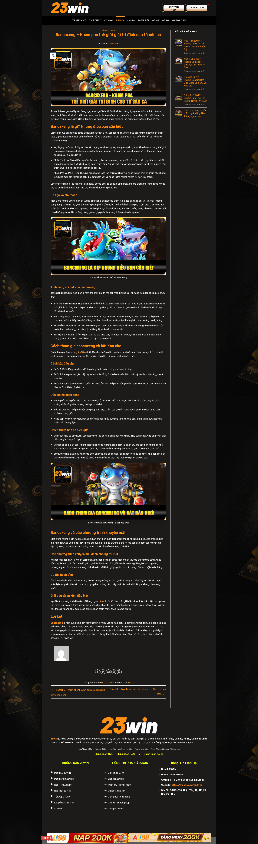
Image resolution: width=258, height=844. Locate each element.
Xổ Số (165, 20)
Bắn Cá (120, 20)
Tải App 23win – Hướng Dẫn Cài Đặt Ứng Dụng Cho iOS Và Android (195, 81)
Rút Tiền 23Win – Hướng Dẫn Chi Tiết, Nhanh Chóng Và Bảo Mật (195, 45)
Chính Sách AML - (105, 754)
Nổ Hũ (155, 20)
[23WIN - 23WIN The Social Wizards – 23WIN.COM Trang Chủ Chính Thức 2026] (70, 8)
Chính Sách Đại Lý (153, 754)
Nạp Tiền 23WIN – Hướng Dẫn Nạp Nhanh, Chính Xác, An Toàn (194, 63)
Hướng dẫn (179, 20)
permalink (131, 682)
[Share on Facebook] (97, 671)
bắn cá (102, 601)
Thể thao (95, 20)
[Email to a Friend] (108, 671)
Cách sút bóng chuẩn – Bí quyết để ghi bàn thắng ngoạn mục (195, 113)
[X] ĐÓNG (46, 838)
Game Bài (143, 20)
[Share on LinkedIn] (119, 671)
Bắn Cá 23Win (108, 30)
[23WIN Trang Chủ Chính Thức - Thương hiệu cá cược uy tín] (129, 725)
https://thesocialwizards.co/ (187, 785)
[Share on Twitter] (102, 671)
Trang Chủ (79, 20)
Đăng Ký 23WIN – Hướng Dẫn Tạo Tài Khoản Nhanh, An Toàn (195, 98)
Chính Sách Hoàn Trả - (129, 754)
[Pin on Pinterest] (113, 671)
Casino (108, 20)
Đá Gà (131, 20)
